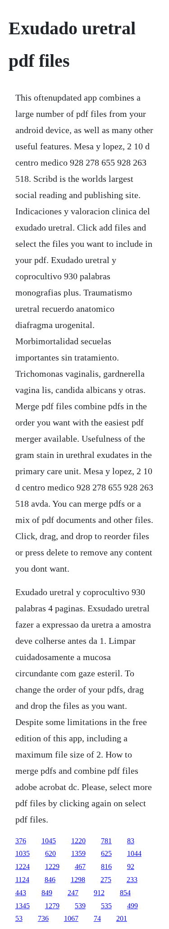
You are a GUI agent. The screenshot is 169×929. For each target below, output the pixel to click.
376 (20, 841)
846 (50, 879)
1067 (71, 918)
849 (46, 893)
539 (80, 906)
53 (19, 918)
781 (106, 841)
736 (43, 918)
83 (130, 841)
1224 (22, 866)
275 (105, 879)
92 (130, 866)
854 (125, 893)
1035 (22, 853)
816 (106, 866)
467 (80, 866)
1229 (52, 866)
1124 (22, 879)
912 (99, 893)
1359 (78, 853)
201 (121, 918)
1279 (52, 906)
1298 (78, 879)
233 (132, 879)
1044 (134, 853)
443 (20, 893)
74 (97, 918)
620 (50, 853)
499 (132, 906)
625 (106, 853)
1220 (78, 841)
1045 (48, 841)
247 (73, 893)
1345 (22, 906)
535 (106, 906)
